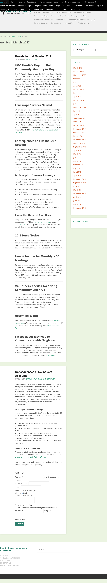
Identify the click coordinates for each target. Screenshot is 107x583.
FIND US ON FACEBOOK (9, 565)
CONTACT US (5, 563)
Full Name (19, 473)
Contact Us (63, 9)
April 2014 (77, 197)
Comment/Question (23, 495)
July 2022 (76, 111)
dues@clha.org (21, 224)
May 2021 (77, 122)
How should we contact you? (27, 490)
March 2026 (78, 68)
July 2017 (76, 158)
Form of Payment (22, 505)
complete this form (42, 222)
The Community (90, 2)
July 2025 (76, 82)
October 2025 (78, 79)
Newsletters (50, 9)
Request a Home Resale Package (47, 5)
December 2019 (79, 129)
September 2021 (79, 118)
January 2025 (78, 89)
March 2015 (78, 190)
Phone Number (22, 483)
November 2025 (79, 75)
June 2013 (77, 201)
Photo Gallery (76, 9)
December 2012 (79, 208)
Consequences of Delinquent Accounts (33, 373)
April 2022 (77, 114)
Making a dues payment (48, 2)
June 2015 (77, 186)
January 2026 (78, 71)
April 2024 (77, 96)
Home (13, 2)
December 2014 (79, 193)
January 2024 (78, 100)
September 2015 (79, 183)
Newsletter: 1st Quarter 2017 (33, 56)
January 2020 (78, 125)
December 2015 (79, 179)
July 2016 (76, 168)
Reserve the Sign (24, 5)
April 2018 (77, 150)
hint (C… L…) (48, 511)
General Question (36, 9)
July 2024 (76, 93)
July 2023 (76, 104)
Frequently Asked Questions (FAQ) (82, 19)
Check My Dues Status (27, 2)
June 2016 (77, 172)
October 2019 (78, 132)
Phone (19, 493)
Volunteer (67, 5)
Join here (51, 355)
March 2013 (78, 204)
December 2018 (79, 140)
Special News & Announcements (40, 379)
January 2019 (78, 136)
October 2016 (78, 165)
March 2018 (78, 154)
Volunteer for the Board (84, 5)
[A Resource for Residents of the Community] (15, 14)
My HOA (100, 5)
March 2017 (78, 161)
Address (19, 477)
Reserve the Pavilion (82, 12)
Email (18, 487)
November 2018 (79, 143)
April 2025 (77, 86)
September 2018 (79, 147)
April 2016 (77, 175)
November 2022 (79, 107)
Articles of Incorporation (71, 2)
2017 (19, 37)
